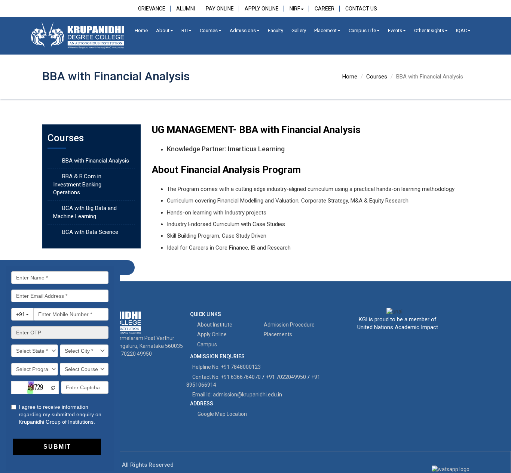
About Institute (214, 325)
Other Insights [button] (429, 30)
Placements (277, 334)
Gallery (298, 30)
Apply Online (262, 9)
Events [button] (395, 30)
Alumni (185, 9)
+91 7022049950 (286, 377)
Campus (206, 344)
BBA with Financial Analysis (95, 160)
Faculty (275, 30)
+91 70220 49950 (131, 354)
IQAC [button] (461, 30)
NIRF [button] (295, 9)
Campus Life (362, 30)
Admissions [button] (243, 30)
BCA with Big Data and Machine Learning (85, 212)
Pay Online (220, 9)
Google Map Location (222, 414)
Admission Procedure (289, 325)
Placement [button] (325, 30)
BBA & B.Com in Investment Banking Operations (77, 184)
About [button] (162, 30)
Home (141, 30)
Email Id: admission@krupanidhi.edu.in (237, 395)
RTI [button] (184, 30)
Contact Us (361, 9)
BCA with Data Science (90, 232)
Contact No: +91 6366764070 (226, 377)
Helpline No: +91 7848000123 (226, 367)
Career (324, 9)
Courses (209, 30)
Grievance (151, 9)
